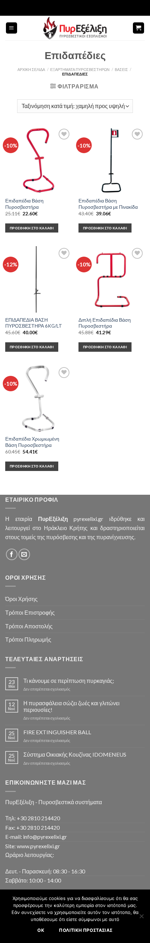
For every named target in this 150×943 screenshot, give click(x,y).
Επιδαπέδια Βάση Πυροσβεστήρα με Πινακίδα (108, 204)
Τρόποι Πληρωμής (28, 639)
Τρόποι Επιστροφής (30, 612)
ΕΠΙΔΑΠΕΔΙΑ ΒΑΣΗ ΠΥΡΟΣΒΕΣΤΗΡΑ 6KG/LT (33, 323)
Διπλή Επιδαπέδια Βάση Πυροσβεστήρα (104, 323)
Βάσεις (121, 69)
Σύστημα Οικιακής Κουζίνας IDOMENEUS (74, 754)
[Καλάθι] (138, 28)
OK (40, 930)
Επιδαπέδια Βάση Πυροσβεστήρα (24, 204)
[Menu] (11, 28)
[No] (141, 918)
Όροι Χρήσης (21, 598)
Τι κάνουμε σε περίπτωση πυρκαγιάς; (68, 680)
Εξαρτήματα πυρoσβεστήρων (80, 69)
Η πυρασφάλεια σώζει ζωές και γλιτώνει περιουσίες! (71, 706)
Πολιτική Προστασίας (85, 930)
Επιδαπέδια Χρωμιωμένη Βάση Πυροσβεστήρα (32, 442)
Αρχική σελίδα (31, 69)
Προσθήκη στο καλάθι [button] (32, 228)
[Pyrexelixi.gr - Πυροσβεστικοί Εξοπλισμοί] (75, 28)
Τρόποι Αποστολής (29, 626)
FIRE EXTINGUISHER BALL (57, 732)
